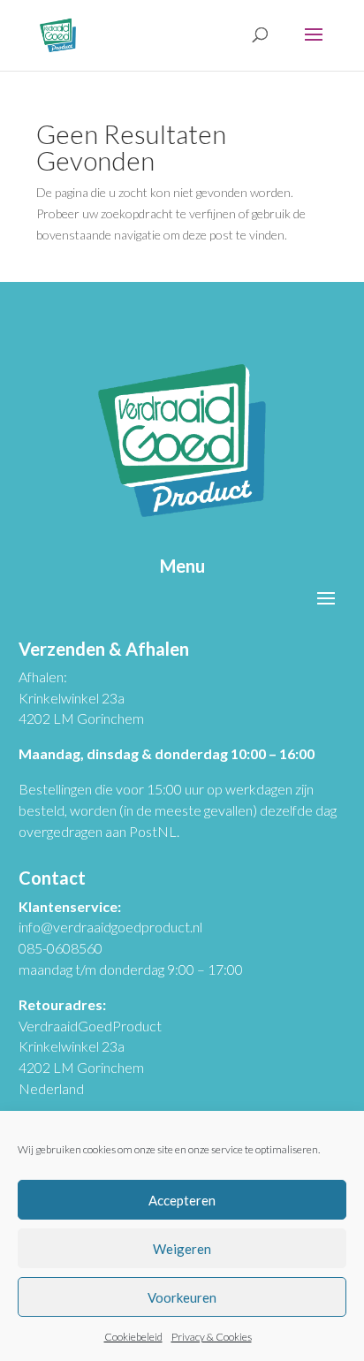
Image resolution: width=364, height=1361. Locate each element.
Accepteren (182, 1200)
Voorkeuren (182, 1297)
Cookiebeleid (133, 1336)
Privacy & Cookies (211, 1336)
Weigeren (182, 1249)
